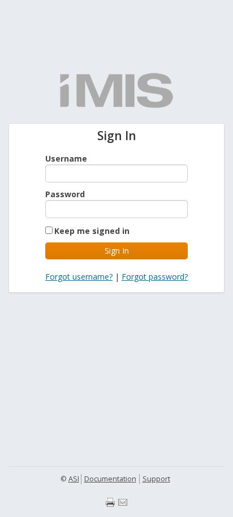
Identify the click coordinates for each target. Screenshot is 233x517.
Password (65, 194)
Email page (122, 502)
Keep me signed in (92, 230)
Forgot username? (79, 276)
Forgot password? (155, 276)
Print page (110, 502)
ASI (73, 479)
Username (66, 158)
